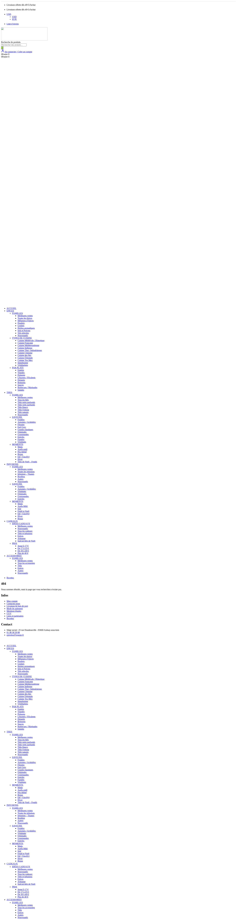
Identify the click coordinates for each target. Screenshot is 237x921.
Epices (20, 536)
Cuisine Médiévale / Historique (31, 340)
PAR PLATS (17, 368)
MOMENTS (17, 444)
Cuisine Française (25, 343)
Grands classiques (25, 429)
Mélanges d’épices (26, 321)
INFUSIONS (12, 464)
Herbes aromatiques (26, 328)
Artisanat (21, 538)
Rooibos (21, 476)
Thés (20, 566)
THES (9, 392)
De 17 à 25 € (23, 548)
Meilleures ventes (25, 316)
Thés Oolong (23, 410)
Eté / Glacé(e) (23, 457)
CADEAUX (12, 521)
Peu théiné (22, 452)
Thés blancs (23, 407)
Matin (20, 447)
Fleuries (21, 424)
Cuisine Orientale (25, 358)
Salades (21, 390)
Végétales (22, 442)
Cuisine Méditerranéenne (28, 345)
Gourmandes (23, 434)
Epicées (21, 437)
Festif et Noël (23, 511)
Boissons (21, 382)
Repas (20, 454)
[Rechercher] (2, 47)
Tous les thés (23, 400)
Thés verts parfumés (26, 405)
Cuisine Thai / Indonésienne (30, 350)
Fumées (21, 439)
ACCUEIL (11, 308)
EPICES (10, 311)
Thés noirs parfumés (26, 402)
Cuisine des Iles (24, 355)
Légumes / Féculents (26, 377)
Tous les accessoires (26, 563)
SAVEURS (17, 417)
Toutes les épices (25, 318)
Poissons (21, 375)
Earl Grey (22, 427)
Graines (21, 325)
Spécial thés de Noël (26, 541)
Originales (22, 432)
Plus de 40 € (23, 553)
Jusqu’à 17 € (23, 546)
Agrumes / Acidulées (27, 422)
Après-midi (22, 449)
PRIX (14, 543)
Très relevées (23, 333)
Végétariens (23, 365)
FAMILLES (17, 313)
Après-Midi (23, 506)
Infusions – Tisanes (26, 474)
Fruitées (21, 419)
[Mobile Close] (2, 641)
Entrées (21, 370)
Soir (19, 509)
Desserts (21, 380)
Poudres (21, 323)
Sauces (21, 385)
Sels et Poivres (24, 330)
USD (9, 14)
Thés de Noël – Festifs (27, 462)
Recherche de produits (10, 42)
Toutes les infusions (26, 471)
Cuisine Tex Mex (25, 360)
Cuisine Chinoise (25, 353)
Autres (20, 479)
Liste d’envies (13, 24)
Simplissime (23, 363)
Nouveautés (23, 335)
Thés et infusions (25, 533)
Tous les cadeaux (25, 531)
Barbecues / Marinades (27, 387)
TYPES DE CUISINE (22, 338)
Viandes (21, 372)
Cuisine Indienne (25, 348)
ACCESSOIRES (14, 556)
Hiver (20, 459)
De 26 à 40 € (23, 551)
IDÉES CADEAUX (21, 523)
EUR (14, 19)
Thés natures (23, 412)
